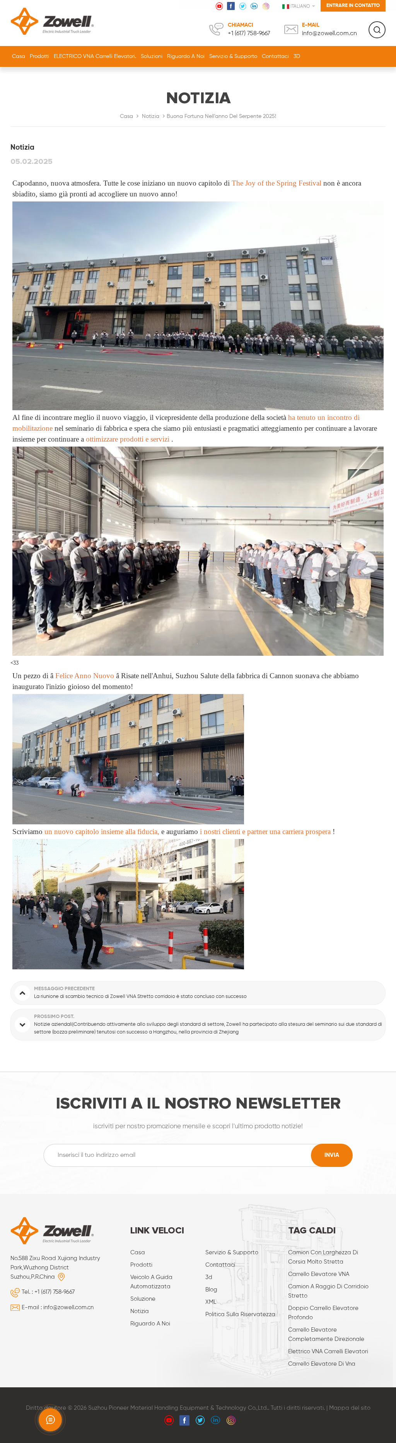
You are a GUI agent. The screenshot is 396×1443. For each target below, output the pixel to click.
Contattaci (275, 56)
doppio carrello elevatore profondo (323, 1312)
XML (210, 1302)
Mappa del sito (349, 1408)
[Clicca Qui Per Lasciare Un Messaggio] (50, 1419)
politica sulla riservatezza (240, 1314)
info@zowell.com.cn (329, 34)
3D (297, 56)
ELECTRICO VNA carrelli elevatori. (95, 56)
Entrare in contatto (353, 5)
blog (211, 1290)
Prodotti (39, 56)
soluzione (142, 1299)
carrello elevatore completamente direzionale (326, 1334)
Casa (18, 56)
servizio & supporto (233, 56)
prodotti (141, 1265)
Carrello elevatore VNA (318, 1274)
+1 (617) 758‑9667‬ (249, 34)
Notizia (150, 116)
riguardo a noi (186, 56)
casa (137, 1252)
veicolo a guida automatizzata (151, 1281)
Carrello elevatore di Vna (321, 1364)
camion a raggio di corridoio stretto (328, 1291)
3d (208, 1277)
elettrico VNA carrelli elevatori (328, 1351)
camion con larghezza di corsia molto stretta (323, 1257)
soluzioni (151, 56)
